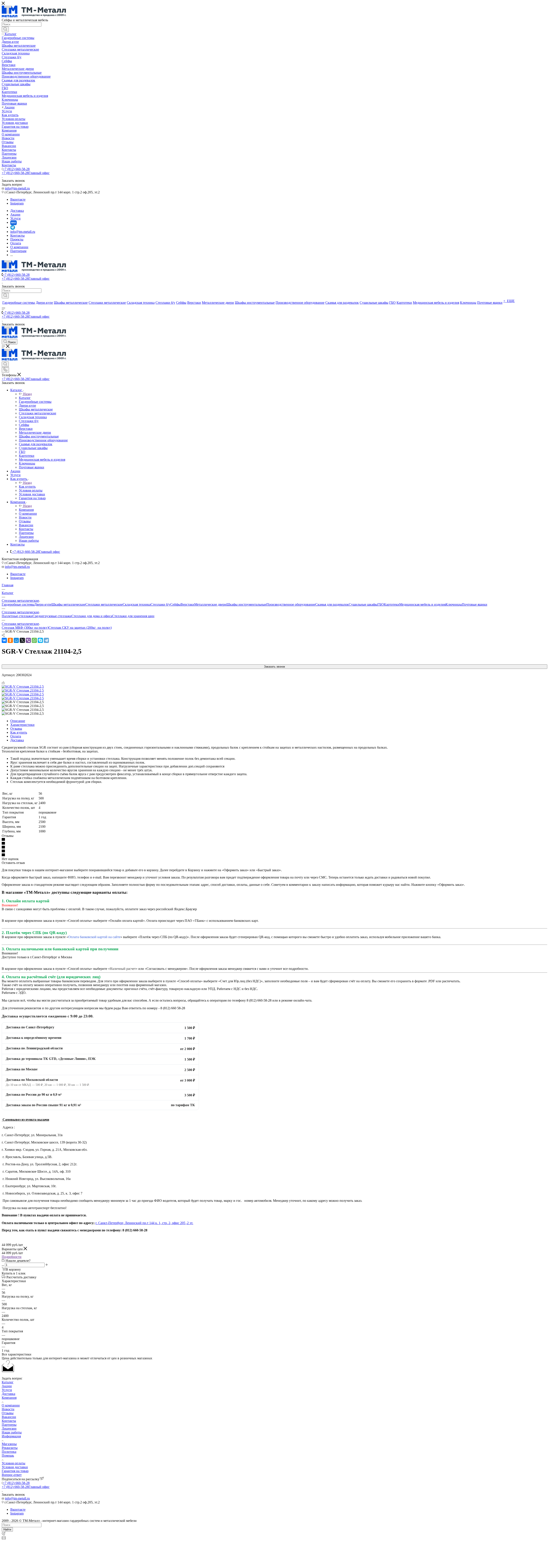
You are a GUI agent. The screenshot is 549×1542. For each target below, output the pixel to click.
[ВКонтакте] (4, 640)
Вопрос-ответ (12, 1475)
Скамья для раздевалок (332, 604)
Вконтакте (18, 199)
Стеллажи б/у (160, 604)
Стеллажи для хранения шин (133, 616)
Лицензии (9, 1428)
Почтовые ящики (474, 604)
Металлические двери (210, 604)
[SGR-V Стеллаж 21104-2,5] (23, 686)
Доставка (17, 740)
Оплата (15, 736)
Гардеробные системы (18, 604)
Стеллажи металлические (104, 604)
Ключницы (454, 604)
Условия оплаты (13, 1463)
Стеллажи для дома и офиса (91, 616)
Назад (27, 394)
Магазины (9, 1444)
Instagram (17, 203)
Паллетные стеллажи (17, 616)
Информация (11, 1436)
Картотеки (391, 604)
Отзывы (16, 728)
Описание (17, 721)
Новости (8, 1409)
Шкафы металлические (68, 604)
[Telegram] (46, 640)
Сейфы (175, 604)
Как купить (27, 486)
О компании (11, 1405)
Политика (9, 1451)
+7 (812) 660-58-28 (16, 169)
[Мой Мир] (16, 640)
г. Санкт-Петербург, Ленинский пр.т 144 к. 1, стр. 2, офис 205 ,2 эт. (144, 1223)
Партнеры (9, 1424)
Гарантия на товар (15, 1471)
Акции (7, 1386)
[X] (22, 640)
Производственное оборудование (290, 604)
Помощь (8, 1455)
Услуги (7, 1390)
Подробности (11, 1257)
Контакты (9, 1421)
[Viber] (28, 640)
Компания (26, 509)
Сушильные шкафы (363, 604)
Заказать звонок (274, 666)
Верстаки (187, 604)
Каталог (25, 398)
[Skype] (40, 640)
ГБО (380, 604)
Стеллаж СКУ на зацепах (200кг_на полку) (80, 627)
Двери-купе (42, 604)
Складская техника (137, 604)
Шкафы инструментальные (246, 604)
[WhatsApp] (34, 640)
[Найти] (5, 29)
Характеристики (22, 725)
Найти (7, 1529)
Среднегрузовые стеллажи (52, 616)
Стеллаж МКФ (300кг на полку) (25, 627)
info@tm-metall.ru (17, 188)
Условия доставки (15, 1467)
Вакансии (9, 1417)
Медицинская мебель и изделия (422, 604)
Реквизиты (10, 1448)
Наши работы (12, 1432)
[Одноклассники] (10, 640)
